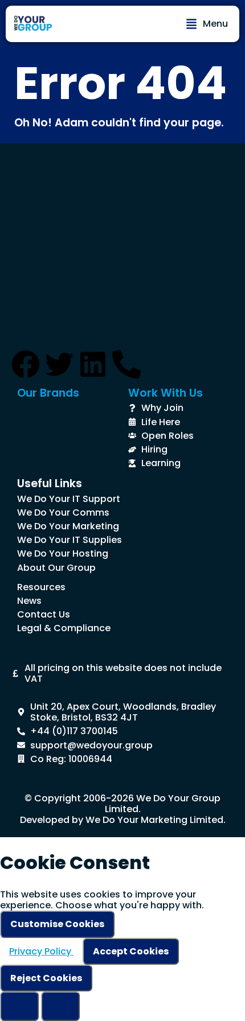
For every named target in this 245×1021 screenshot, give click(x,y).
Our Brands (48, 393)
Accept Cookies (131, 951)
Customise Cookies (57, 924)
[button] (207, 24)
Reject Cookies (46, 978)
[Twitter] (59, 364)
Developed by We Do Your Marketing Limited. (123, 819)
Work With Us (165, 393)
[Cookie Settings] (19, 1006)
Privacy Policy (41, 951)
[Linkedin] (93, 364)
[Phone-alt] (126, 364)
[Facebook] (25, 364)
